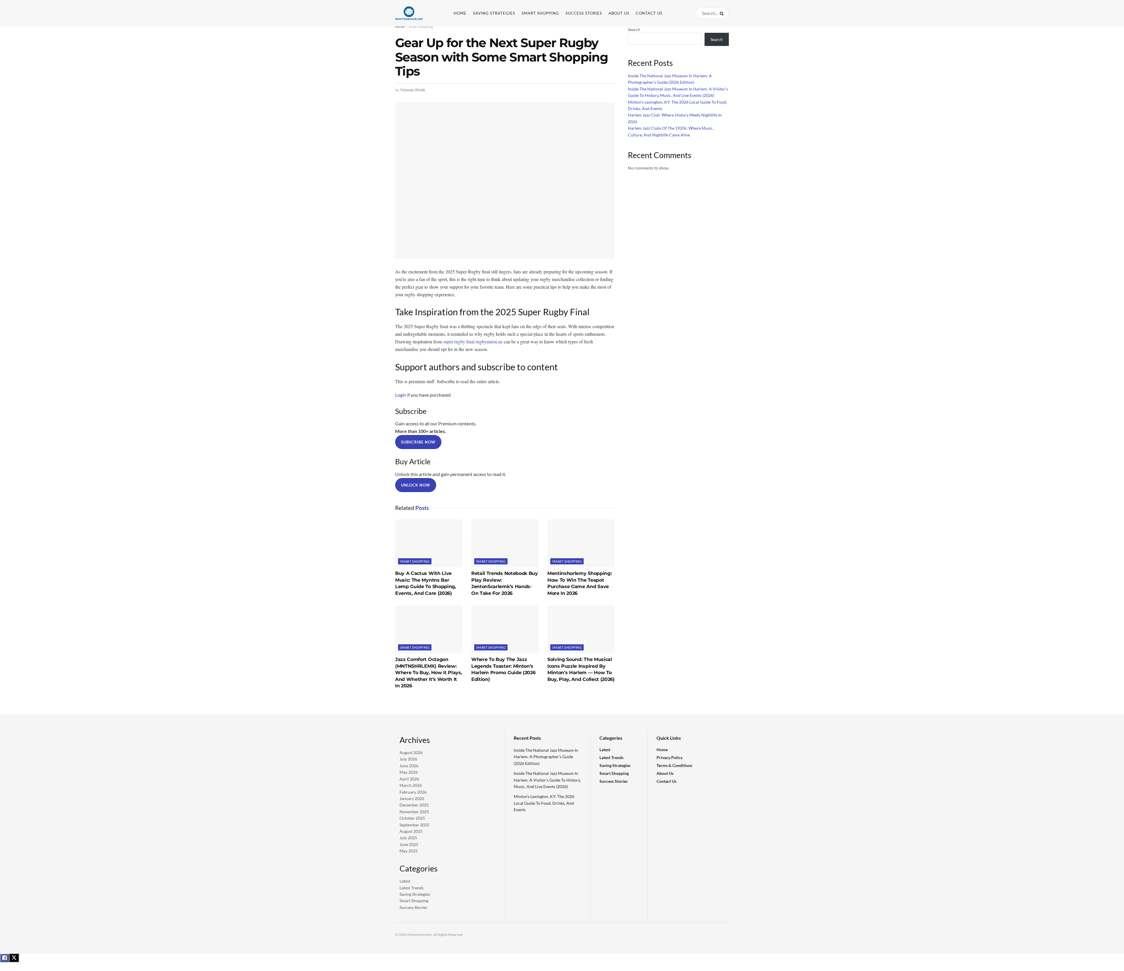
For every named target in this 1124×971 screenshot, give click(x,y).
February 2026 (413, 792)
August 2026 (411, 752)
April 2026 (409, 778)
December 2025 (414, 804)
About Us (619, 13)
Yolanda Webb (412, 90)
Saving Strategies (494, 13)
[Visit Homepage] (418, 13)
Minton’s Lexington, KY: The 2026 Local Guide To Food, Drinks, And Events (544, 803)
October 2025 (412, 818)
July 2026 (408, 758)
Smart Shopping (540, 13)
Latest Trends (412, 887)
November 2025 (414, 811)
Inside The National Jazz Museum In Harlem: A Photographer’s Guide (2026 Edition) (546, 757)
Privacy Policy (670, 757)
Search (634, 29)
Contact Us (649, 13)
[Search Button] (723, 13)
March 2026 (411, 785)
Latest (405, 880)
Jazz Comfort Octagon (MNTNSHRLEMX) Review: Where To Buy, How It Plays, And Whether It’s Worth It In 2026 (428, 673)
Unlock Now (415, 485)
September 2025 (414, 824)
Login (400, 395)
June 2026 (409, 765)
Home (460, 13)
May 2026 (409, 772)
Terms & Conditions (674, 765)
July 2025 (408, 837)
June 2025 (409, 844)
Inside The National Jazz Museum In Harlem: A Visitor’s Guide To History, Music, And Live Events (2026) (547, 780)
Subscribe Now (418, 442)
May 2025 (409, 850)
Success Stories (584, 13)
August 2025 (411, 831)
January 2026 (412, 798)
